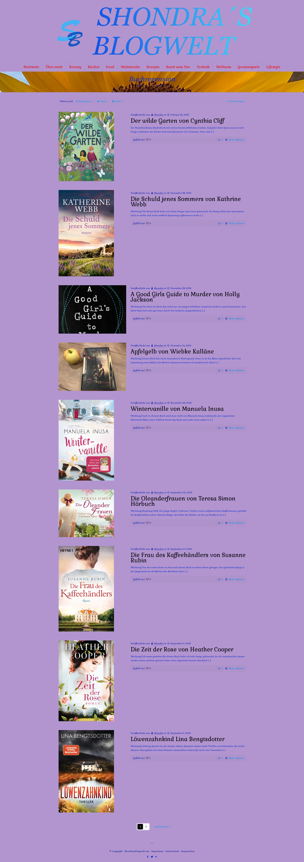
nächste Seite (161, 826)
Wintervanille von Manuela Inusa (177, 409)
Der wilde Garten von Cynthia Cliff (177, 120)
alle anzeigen (236, 101)
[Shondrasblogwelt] (152, 31)
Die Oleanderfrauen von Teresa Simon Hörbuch (183, 501)
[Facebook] (147, 856)
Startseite (140, 85)
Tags (102, 101)
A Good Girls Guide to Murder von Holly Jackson (185, 297)
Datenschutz (173, 851)
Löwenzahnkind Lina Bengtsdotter (178, 739)
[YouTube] (156, 856)
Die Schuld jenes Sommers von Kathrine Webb (186, 201)
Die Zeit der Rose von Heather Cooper (182, 649)
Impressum (157, 851)
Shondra (158, 114)
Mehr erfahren (236, 139)
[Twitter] (152, 856)
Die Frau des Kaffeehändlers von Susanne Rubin (188, 557)
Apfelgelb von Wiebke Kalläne (172, 351)
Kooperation (188, 851)
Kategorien (85, 101)
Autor (117, 101)
